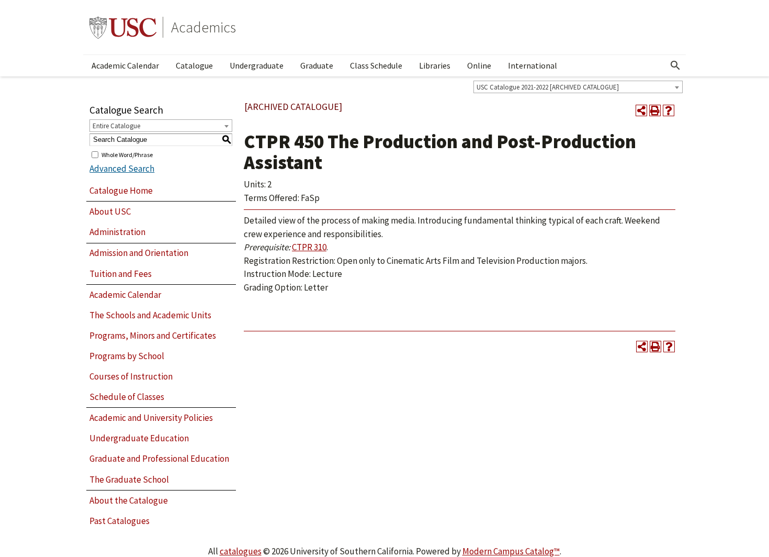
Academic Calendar (125, 65)
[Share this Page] (641, 110)
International (532, 65)
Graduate (316, 65)
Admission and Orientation (138, 253)
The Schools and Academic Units (150, 315)
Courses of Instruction (131, 376)
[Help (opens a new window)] (668, 110)
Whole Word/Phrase (127, 154)
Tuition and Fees (120, 274)
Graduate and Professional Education (159, 458)
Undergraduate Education (139, 438)
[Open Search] (675, 65)
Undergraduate (257, 65)
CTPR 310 (309, 247)
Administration (117, 232)
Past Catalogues (119, 521)
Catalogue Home (121, 190)
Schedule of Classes (126, 397)
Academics (203, 27)
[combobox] (578, 87)
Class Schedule (376, 65)
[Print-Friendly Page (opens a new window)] (655, 110)
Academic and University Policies (151, 418)
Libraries (434, 65)
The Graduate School (129, 479)
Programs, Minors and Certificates (152, 335)
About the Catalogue (128, 500)
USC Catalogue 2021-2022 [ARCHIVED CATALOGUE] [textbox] (548, 87)
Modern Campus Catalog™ (511, 551)
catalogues (241, 551)
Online (479, 65)
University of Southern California (122, 27)
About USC (110, 211)
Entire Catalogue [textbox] (116, 125)
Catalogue (194, 65)
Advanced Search (121, 168)
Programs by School (126, 356)
